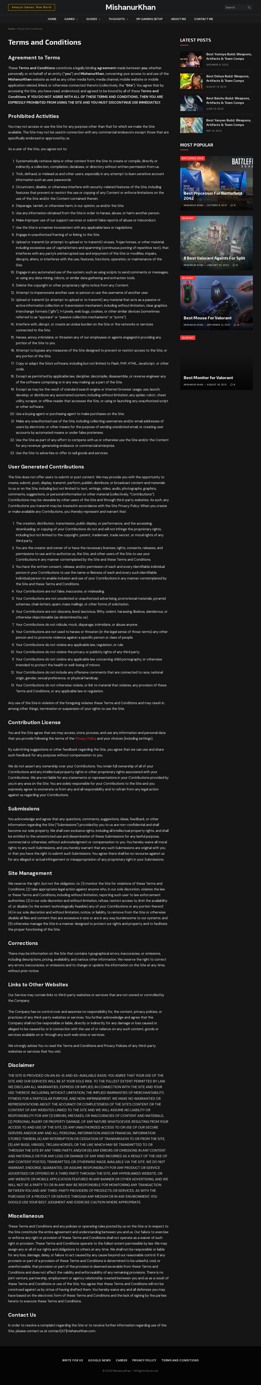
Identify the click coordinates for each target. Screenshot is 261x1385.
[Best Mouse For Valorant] (216, 303)
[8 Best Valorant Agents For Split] (216, 243)
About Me (178, 19)
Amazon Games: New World (31, 7)
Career (121, 1360)
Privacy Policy (85, 738)
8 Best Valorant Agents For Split (214, 257)
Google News (99, 1360)
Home (52, 19)
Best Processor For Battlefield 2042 (213, 196)
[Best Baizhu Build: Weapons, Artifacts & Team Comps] (191, 103)
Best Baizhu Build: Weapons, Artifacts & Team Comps (228, 100)
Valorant (188, 218)
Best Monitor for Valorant (208, 377)
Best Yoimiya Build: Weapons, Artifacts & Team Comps (229, 56)
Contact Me (203, 19)
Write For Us (72, 1360)
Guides (91, 19)
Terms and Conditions (180, 1360)
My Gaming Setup (149, 19)
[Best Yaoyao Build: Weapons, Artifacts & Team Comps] (191, 125)
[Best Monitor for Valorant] (216, 362)
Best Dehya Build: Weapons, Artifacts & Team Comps (227, 78)
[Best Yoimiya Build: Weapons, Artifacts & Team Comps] (191, 59)
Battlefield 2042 (192, 158)
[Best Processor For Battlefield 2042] (216, 183)
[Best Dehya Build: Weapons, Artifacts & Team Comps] (191, 81)
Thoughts (116, 19)
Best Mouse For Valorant (208, 317)
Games (69, 19)
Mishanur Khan (193, 205)
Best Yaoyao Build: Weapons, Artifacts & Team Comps (228, 122)
